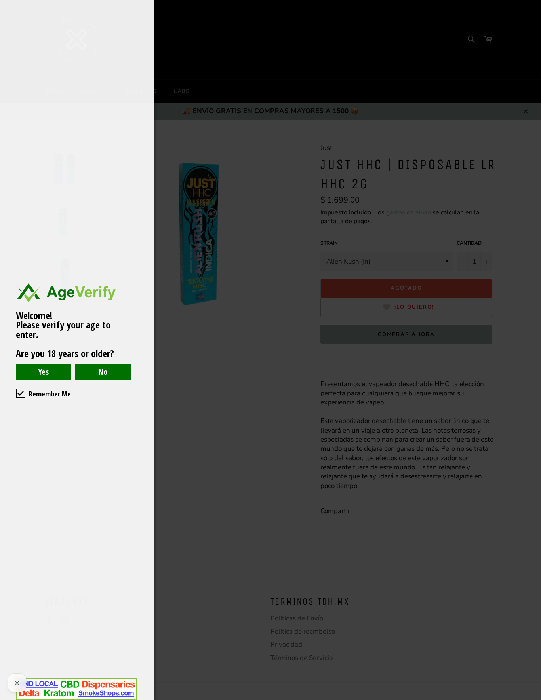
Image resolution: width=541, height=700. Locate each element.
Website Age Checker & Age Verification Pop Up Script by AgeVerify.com (531, 698)
